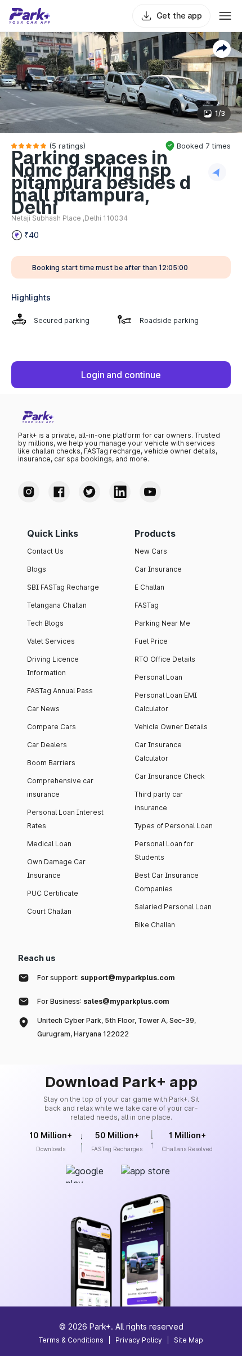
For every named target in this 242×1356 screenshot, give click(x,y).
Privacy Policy (138, 1340)
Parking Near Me (162, 623)
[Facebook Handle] (59, 491)
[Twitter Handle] (89, 491)
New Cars (151, 551)
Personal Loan (158, 677)
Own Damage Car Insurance (56, 868)
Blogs (36, 569)
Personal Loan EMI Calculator (166, 702)
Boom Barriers (51, 762)
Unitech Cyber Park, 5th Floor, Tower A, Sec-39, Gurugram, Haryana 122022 (116, 1027)
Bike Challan (155, 925)
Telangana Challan (57, 605)
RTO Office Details (165, 659)
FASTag (147, 605)
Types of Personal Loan (174, 825)
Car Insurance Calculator (158, 751)
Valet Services (51, 641)
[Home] (30, 16)
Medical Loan (49, 843)
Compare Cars (51, 726)
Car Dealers (47, 744)
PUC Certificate (52, 893)
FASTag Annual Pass (60, 690)
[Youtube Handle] (150, 491)
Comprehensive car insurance (60, 787)
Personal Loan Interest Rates (65, 819)
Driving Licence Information (53, 666)
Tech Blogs (45, 623)
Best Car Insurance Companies (167, 882)
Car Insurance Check (170, 776)
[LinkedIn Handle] (120, 491)
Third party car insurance (159, 801)
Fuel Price (151, 641)
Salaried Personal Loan (173, 906)
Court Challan (49, 911)
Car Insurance (158, 569)
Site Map (188, 1340)
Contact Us (45, 551)
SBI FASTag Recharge (63, 587)
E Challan (149, 587)
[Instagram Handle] (28, 491)
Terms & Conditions (71, 1340)
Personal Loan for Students (164, 850)
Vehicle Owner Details (171, 726)
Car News (43, 708)
